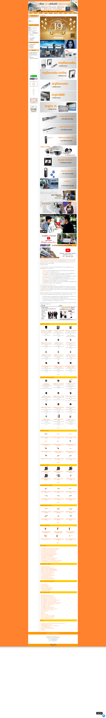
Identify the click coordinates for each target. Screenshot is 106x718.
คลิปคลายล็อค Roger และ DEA (46, 576)
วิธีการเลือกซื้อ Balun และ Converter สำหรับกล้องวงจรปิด (50, 600)
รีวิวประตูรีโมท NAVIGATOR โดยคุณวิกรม (48, 552)
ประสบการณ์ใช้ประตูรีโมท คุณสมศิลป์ (47, 555)
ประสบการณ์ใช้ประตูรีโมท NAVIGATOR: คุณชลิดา (49, 549)
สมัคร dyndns (43, 613)
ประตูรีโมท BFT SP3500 (46, 396)
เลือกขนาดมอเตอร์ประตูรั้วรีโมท (46, 587)
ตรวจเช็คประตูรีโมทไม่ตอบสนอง (46, 574)
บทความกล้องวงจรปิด (45, 592)
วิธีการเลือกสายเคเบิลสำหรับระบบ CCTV (48, 596)
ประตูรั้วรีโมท (45, 270)
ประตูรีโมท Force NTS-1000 (57, 330)
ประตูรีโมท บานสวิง (44, 430)
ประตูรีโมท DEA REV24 (58, 342)
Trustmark (42, 629)
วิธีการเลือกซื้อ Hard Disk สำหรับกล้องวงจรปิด (48, 601)
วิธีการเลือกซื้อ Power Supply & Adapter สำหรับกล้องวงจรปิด (51, 602)
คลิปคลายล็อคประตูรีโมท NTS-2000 (47, 577)
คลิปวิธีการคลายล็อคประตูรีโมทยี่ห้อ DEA (48, 568)
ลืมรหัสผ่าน (31, 34)
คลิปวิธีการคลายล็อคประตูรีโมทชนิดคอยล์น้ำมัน (49, 570)
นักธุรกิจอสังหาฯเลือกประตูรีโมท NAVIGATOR (48, 554)
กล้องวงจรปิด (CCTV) (46, 273)
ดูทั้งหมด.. (58, 374)
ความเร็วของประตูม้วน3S (45, 585)
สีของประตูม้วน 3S (44, 584)
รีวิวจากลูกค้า (43, 545)
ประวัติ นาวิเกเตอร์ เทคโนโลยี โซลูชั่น (47, 628)
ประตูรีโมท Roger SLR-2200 (70, 383)
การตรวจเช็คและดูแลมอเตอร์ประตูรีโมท (48, 575)
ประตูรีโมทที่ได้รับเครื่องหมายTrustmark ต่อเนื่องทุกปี (49, 625)
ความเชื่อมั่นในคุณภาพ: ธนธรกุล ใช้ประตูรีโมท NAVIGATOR (51, 560)
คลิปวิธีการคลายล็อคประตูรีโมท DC (47, 571)
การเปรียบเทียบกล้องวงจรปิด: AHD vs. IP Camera (49, 608)
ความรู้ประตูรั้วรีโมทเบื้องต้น (46, 590)
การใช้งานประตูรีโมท (44, 586)
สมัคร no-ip (43, 612)
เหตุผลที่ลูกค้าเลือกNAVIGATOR (46, 624)
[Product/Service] (35, 13)
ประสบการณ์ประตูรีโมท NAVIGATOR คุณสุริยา (49, 553)
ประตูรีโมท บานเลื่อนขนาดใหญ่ (47, 377)
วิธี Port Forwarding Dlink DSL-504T (47, 615)
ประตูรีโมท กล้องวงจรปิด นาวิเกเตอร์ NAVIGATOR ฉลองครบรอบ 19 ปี (53, 623)
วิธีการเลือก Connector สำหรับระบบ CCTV (48, 597)
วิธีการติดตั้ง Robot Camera (45, 606)
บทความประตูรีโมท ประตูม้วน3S (47, 581)
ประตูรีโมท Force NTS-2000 (45, 330)
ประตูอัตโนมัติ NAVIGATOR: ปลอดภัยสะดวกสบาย (49, 558)
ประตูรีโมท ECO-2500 (70, 419)
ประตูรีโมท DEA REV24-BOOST (46, 342)
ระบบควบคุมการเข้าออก (47, 276)
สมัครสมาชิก (32, 35)
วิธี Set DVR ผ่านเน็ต (44, 614)
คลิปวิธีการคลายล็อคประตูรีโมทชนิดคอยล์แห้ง (49, 569)
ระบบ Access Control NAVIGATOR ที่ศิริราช (48, 559)
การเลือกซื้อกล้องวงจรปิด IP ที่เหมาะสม (47, 607)
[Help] (33, 21)
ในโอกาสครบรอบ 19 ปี (46, 290)
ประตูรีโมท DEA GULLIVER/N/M (58, 383)
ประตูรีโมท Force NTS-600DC (70, 330)
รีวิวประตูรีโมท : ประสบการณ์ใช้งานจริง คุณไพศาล (49, 548)
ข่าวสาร (42, 620)
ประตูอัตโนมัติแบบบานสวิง (46, 505)
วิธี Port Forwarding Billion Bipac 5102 (47, 618)
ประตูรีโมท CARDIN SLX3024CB (58, 396)
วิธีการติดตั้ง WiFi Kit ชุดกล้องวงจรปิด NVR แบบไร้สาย (50, 603)
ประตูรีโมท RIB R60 (46, 419)
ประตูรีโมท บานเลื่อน (44, 324)
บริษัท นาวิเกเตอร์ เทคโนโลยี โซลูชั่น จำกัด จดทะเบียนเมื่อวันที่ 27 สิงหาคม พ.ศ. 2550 (56, 259)
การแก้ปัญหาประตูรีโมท (45, 563)
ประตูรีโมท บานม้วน (44, 465)
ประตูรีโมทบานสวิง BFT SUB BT (46, 458)
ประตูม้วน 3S (44, 278)
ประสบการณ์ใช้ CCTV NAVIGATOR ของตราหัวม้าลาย (50, 561)
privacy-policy (43, 630)
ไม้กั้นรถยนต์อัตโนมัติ (45, 525)
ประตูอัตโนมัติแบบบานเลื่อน (46, 485)
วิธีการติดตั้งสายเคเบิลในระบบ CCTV (47, 595)
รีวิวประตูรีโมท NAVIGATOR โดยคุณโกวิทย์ (48, 550)
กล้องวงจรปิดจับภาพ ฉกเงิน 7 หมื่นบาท (47, 609)
